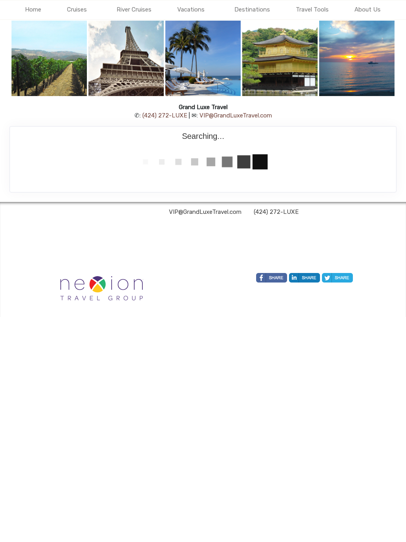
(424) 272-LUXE (164, 115)
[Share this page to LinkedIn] (304, 278)
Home (33, 9)
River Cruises (134, 9)
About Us (367, 9)
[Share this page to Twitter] (337, 278)
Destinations (252, 9)
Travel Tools (312, 9)
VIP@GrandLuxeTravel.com (235, 115)
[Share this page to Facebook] (271, 278)
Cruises (77, 9)
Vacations (191, 9)
